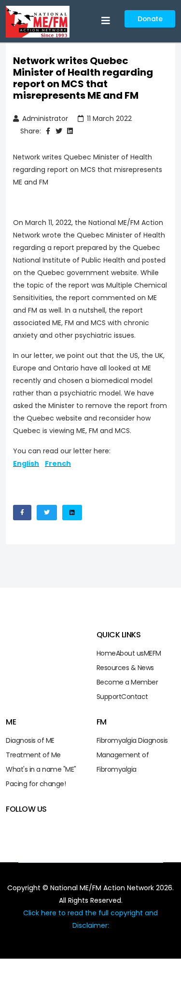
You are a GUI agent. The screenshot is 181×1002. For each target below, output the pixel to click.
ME (148, 653)
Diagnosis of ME (30, 740)
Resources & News (125, 667)
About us (130, 653)
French (58, 463)
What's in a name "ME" (41, 769)
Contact (134, 696)
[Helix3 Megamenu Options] (105, 21)
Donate (150, 19)
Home (106, 653)
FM (157, 653)
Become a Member (127, 682)
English (26, 463)
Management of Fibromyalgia (123, 762)
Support (109, 696)
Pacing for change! (36, 784)
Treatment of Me (33, 755)
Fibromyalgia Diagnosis (132, 740)
